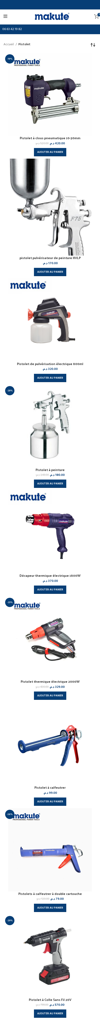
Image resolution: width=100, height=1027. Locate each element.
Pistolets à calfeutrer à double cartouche (50, 894)
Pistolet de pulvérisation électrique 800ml (50, 364)
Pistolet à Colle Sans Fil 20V (50, 1000)
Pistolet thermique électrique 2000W (50, 681)
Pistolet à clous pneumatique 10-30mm (50, 138)
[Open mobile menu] (6, 16)
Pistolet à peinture (50, 470)
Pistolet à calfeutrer (50, 787)
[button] (50, 152)
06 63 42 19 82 (12, 29)
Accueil (8, 44)
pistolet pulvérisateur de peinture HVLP (50, 258)
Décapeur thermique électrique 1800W (50, 575)
